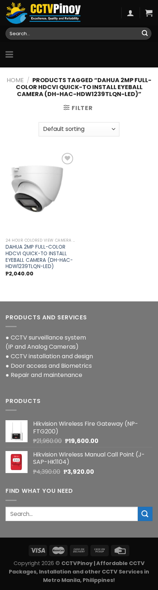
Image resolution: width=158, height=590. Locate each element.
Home (15, 80)
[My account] (130, 13)
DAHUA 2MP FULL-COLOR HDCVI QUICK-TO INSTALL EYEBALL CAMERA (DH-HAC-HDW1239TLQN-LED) (39, 257)
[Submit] (145, 34)
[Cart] (148, 13)
